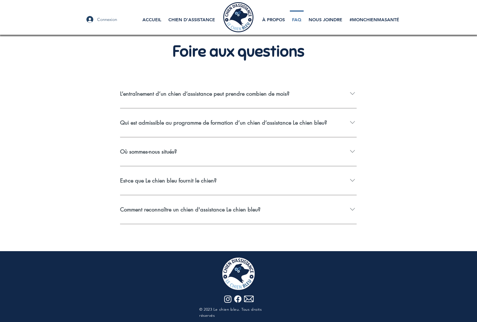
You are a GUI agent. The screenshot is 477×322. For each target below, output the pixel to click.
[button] (192, 17)
